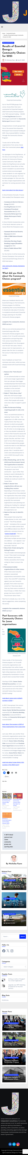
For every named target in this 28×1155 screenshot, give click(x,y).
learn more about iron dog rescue (12, 190)
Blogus (14, 1152)
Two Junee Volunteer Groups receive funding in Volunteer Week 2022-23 (13, 903)
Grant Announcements (11, 1023)
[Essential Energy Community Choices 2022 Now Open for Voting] (18, 796)
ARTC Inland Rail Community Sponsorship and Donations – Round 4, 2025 (14, 1045)
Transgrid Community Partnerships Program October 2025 (11, 1062)
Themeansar (21, 1152)
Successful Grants (8, 42)
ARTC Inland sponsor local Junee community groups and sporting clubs (13, 885)
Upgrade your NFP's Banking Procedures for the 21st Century (16, 986)
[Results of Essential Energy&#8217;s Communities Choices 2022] (7, 815)
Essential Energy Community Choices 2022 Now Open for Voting (17, 802)
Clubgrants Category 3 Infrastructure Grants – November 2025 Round (12, 1079)
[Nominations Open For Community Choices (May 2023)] (7, 796)
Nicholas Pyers (11, 60)
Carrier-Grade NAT (10, 533)
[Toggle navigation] (2, 27)
